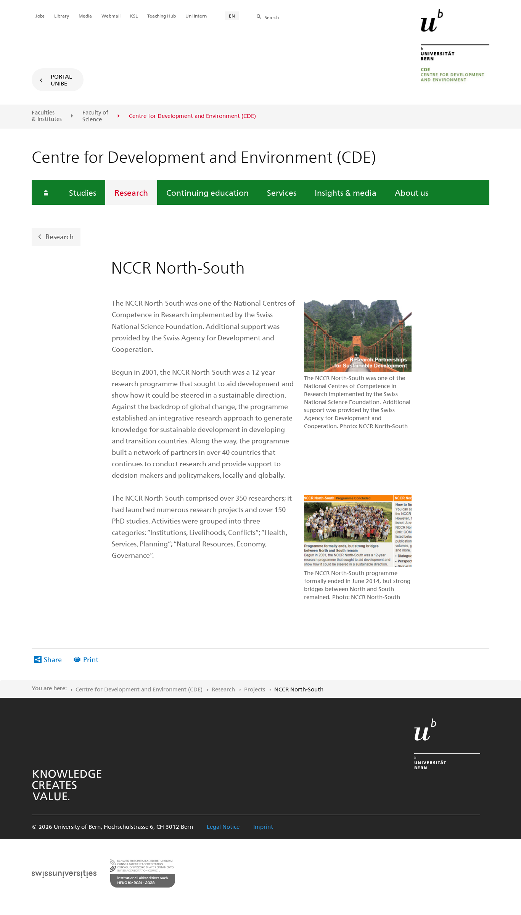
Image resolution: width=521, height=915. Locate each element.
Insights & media (345, 192)
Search (272, 17)
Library (61, 16)
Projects (254, 689)
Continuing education (207, 192)
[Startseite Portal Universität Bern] (455, 47)
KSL (134, 16)
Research (131, 192)
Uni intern (196, 16)
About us (411, 192)
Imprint (263, 826)
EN (232, 16)
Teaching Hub (161, 16)
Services (281, 192)
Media (85, 16)
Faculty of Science (95, 115)
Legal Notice (223, 826)
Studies (82, 192)
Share (53, 659)
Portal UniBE (61, 79)
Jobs (40, 16)
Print (90, 659)
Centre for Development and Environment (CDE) (139, 689)
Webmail (111, 16)
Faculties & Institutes (47, 115)
